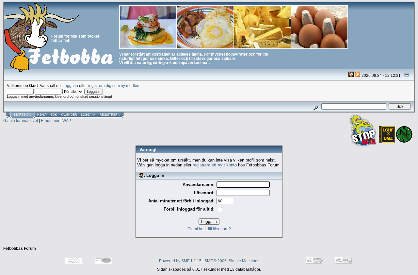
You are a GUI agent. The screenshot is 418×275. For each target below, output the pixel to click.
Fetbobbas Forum (19, 248)
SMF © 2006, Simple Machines (231, 261)
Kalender (69, 114)
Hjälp (42, 114)
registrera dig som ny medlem (114, 85)
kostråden (161, 54)
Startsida (22, 114)
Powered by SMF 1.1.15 (180, 261)
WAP (66, 120)
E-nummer (50, 120)
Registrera (110, 114)
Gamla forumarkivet (20, 120)
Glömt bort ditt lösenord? (209, 229)
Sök (54, 114)
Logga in (88, 114)
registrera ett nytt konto (215, 165)
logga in (71, 85)
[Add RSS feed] (357, 75)
